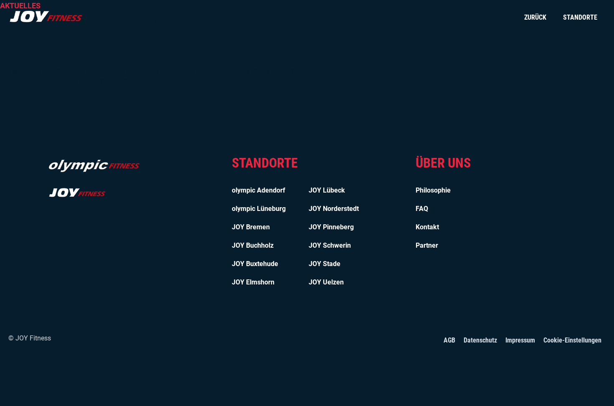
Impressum (520, 340)
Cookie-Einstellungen (572, 340)
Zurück (535, 17)
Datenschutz (480, 340)
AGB (449, 340)
